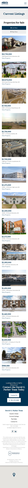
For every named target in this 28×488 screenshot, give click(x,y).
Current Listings (14, 416)
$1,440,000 (6, 314)
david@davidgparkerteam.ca (14, 427)
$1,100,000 (6, 340)
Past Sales (14, 419)
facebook (12, 431)
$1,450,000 (6, 288)
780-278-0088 (14, 400)
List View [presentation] (14, 28)
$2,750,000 (6, 131)
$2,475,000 (6, 185)
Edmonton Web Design (10, 462)
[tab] (14, 28)
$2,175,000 (6, 237)
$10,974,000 (7, 80)
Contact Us (14, 395)
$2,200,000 (6, 211)
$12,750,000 (7, 54)
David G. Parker (14, 414)
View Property (6, 58)
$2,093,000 (6, 262)
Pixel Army (20, 462)
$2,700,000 (6, 159)
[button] (14, 474)
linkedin (15, 431)
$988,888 (6, 366)
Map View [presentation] (14, 32)
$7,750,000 (6, 106)
